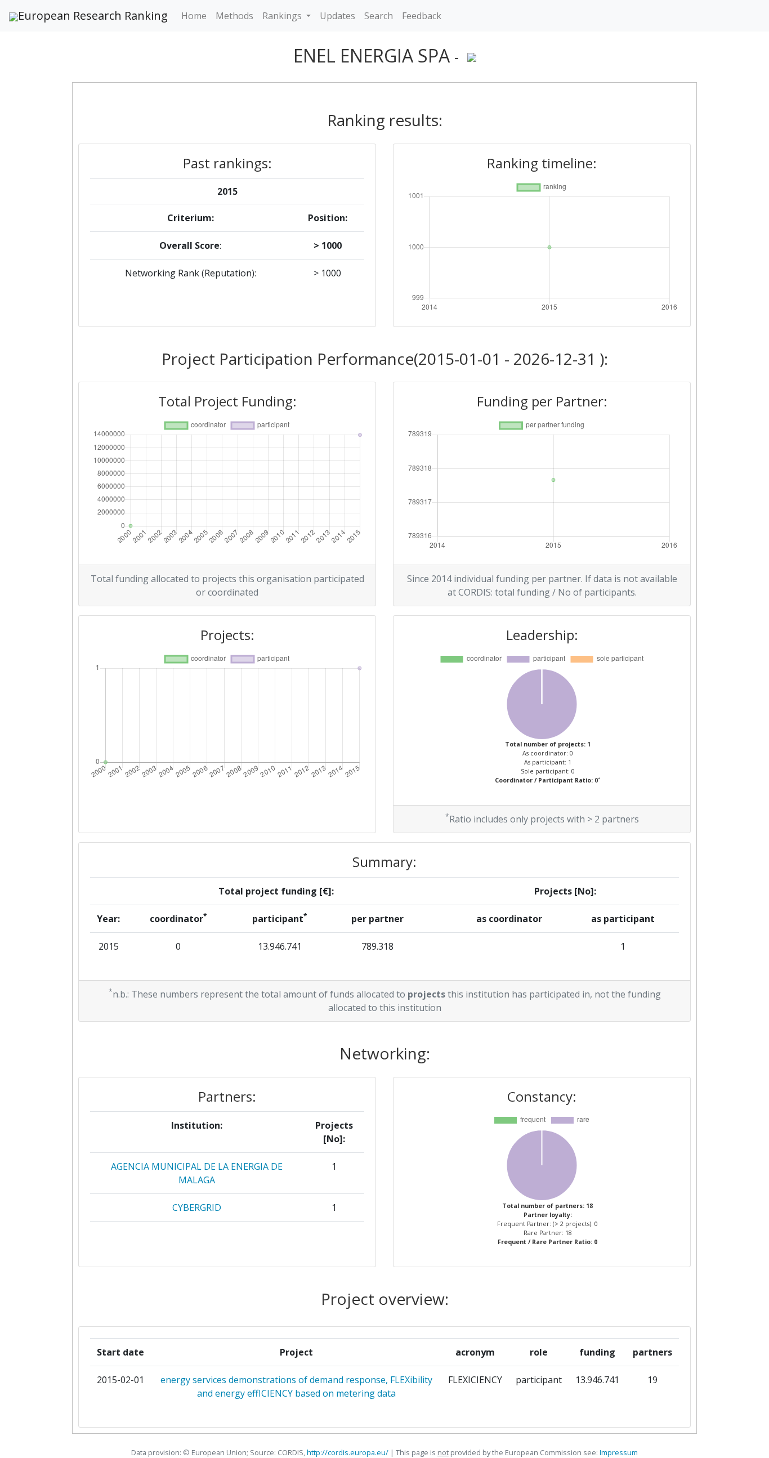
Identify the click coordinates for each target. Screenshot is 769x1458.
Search (378, 16)
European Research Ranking (93, 15)
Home (194, 16)
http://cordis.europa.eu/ (347, 1452)
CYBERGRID (196, 1207)
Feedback (421, 16)
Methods (234, 16)
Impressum (618, 1452)
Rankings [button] (283, 16)
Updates (337, 16)
